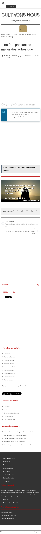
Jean (37, 58)
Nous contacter (7, 465)
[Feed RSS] (2, 2)
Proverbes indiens (9, 377)
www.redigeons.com (14, 532)
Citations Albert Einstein (11, 413)
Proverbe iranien (17, 34)
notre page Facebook (20, 386)
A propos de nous (8, 475)
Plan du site (6, 471)
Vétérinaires (6, 481)
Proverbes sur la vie (10, 367)
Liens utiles (6, 461)
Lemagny (6, 500)
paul (5, 442)
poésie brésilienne (6, 512)
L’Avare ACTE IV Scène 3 (17, 442)
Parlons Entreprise (8, 478)
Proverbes (7, 34)
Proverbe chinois (9, 363)
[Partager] (13, 211)
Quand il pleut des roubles (24, 445)
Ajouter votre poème (9, 458)
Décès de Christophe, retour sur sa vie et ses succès (24, 432)
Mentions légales (8, 468)
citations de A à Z (9, 410)
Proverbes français (9, 357)
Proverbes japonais (9, 373)
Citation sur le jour (9, 420)
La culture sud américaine (8, 515)
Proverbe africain (9, 360)
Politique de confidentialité (11, 503)
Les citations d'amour (7, 518)
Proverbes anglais (9, 370)
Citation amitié (8, 416)
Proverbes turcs (8, 380)
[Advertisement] (20, 82)
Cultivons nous (20, 14)
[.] (2, 34)
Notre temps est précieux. (19, 435)
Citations (7, 406)
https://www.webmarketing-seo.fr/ (31, 532)
